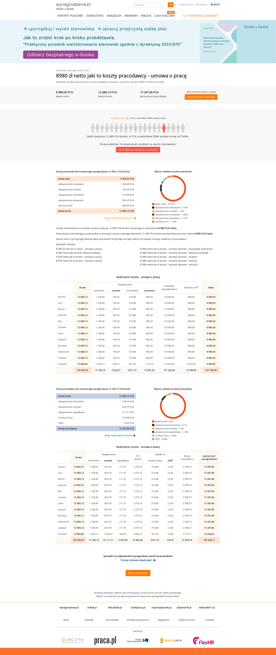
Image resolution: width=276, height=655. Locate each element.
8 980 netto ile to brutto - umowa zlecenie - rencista (169, 264)
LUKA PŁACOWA (164, 16)
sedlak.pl (92, 607)
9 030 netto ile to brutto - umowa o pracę (79, 256)
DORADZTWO (95, 16)
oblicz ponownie (138, 573)
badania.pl (184, 607)
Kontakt (203, 4)
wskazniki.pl (207, 607)
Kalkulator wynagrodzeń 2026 (72, 70)
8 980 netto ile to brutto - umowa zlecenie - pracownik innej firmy (176, 248)
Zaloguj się (187, 4)
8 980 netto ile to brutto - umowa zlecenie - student (168, 256)
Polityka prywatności (138, 619)
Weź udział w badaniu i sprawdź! (138, 149)
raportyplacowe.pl (161, 607)
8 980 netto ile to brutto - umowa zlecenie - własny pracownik (174, 252)
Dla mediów (112, 619)
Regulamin (164, 619)
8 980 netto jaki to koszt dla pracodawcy (78, 252)
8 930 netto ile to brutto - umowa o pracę (79, 260)
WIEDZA (146, 16)
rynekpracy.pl (138, 607)
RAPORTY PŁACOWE (70, 15)
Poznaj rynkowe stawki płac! (136, 560)
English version (187, 619)
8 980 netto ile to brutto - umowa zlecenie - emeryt (168, 260)
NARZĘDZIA (114, 15)
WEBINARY (131, 15)
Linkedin (209, 619)
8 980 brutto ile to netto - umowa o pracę (79, 248)
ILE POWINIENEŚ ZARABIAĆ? (200, 16)
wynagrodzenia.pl (69, 607)
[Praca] (203, 640)
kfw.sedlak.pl (115, 607)
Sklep (216, 4)
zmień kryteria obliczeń (201, 97)
